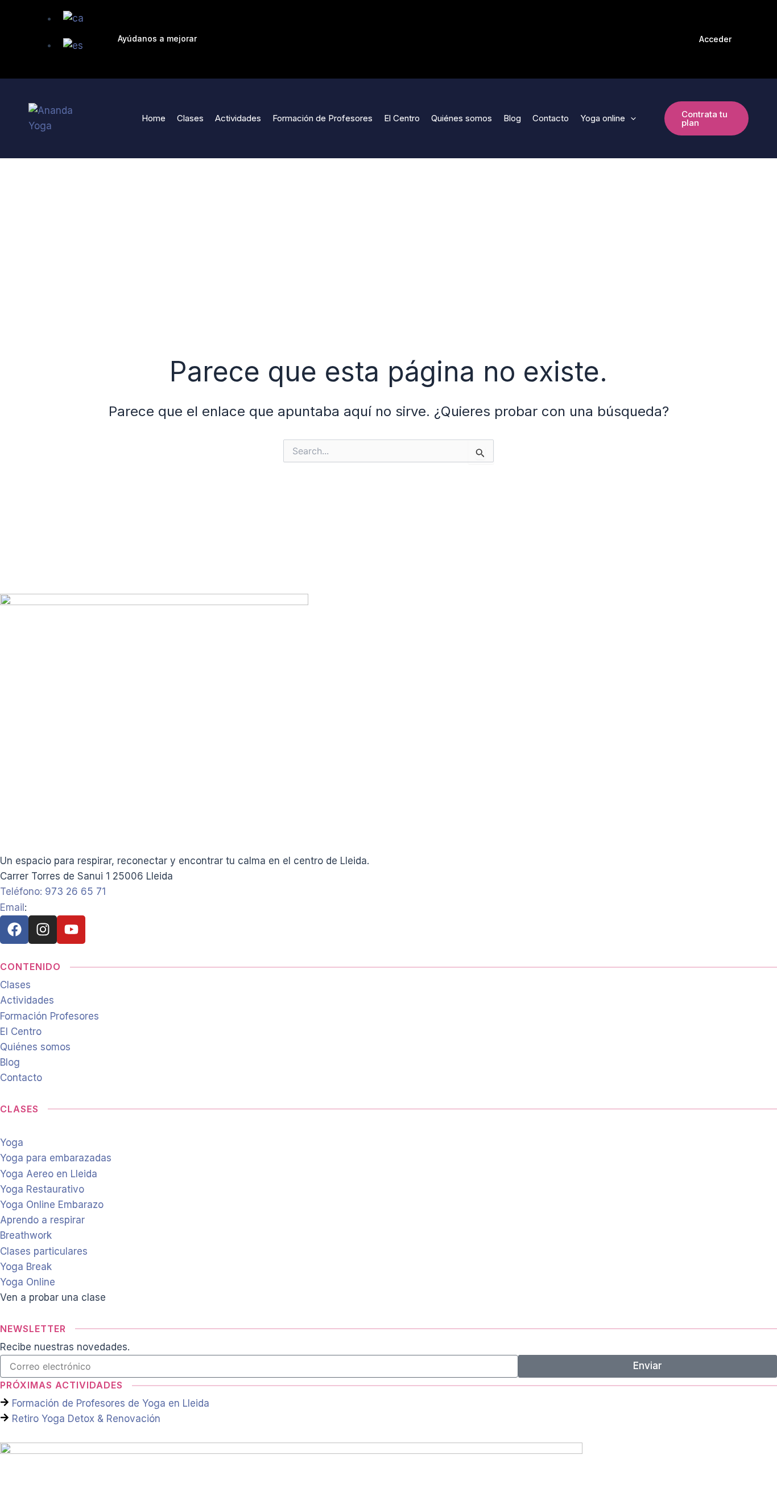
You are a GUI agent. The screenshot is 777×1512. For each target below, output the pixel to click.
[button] (157, 39)
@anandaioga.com (87, 907)
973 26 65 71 (75, 891)
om (37, 907)
